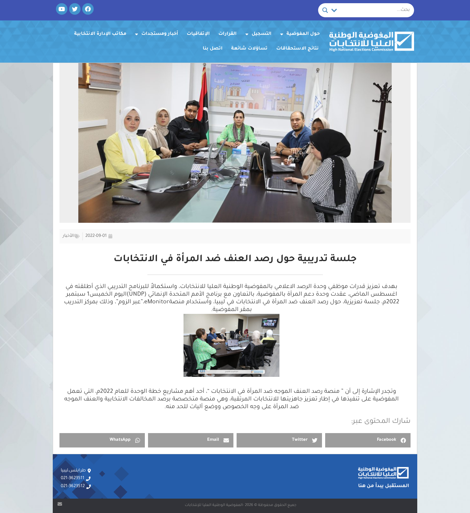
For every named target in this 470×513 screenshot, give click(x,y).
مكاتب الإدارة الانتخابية (100, 34)
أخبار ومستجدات (159, 34)
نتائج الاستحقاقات (297, 48)
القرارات (227, 34)
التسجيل (261, 34)
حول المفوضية (303, 34)
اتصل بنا (213, 48)
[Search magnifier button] (325, 10)
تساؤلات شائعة (249, 48)
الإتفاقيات (198, 34)
